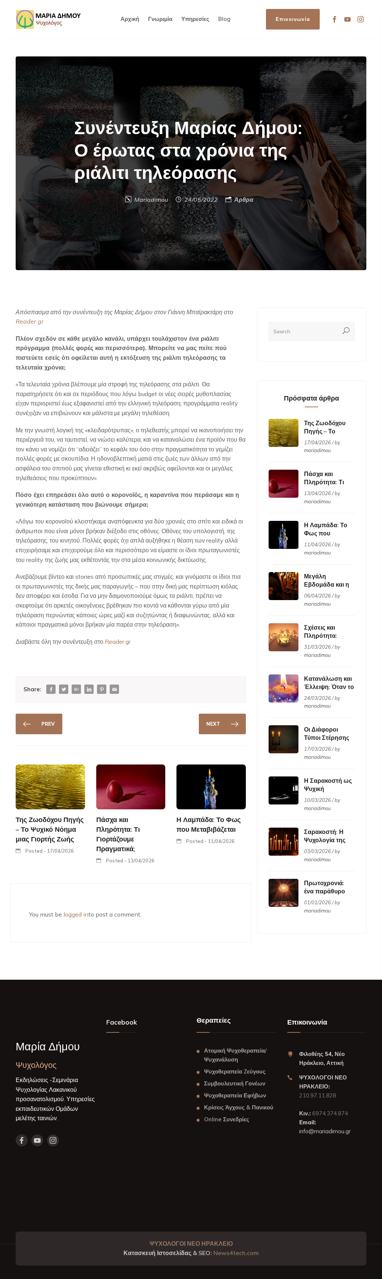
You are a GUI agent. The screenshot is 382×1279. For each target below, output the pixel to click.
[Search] (346, 331)
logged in (75, 914)
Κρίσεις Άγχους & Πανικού (238, 1107)
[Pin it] (102, 689)
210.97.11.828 (317, 1095)
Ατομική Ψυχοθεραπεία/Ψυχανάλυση (235, 1055)
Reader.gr (118, 641)
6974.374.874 (329, 1113)
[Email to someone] (114, 689)
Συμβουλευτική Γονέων (234, 1083)
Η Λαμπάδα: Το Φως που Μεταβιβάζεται (325, 533)
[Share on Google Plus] (76, 689)
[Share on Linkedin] (89, 689)
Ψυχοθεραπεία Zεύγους (235, 1071)
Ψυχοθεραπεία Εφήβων (235, 1095)
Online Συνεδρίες (226, 1119)
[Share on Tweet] (64, 689)
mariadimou (317, 450)
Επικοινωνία (293, 19)
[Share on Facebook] (51, 689)
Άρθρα (243, 199)
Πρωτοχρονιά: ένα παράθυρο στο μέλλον (324, 891)
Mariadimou (151, 199)
